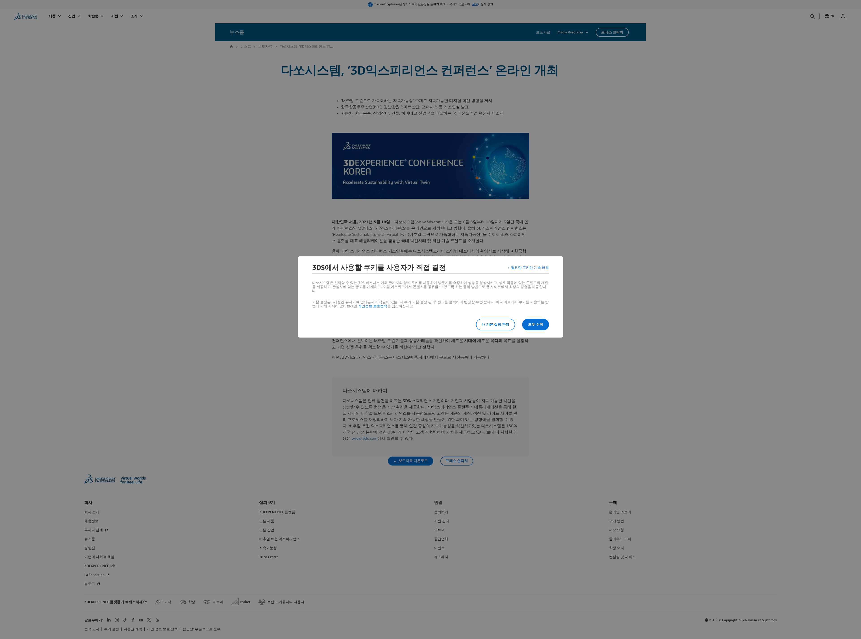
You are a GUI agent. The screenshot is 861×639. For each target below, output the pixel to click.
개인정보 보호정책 (372, 306)
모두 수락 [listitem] (535, 324)
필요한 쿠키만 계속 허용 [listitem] (530, 267)
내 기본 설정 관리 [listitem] (495, 324)
